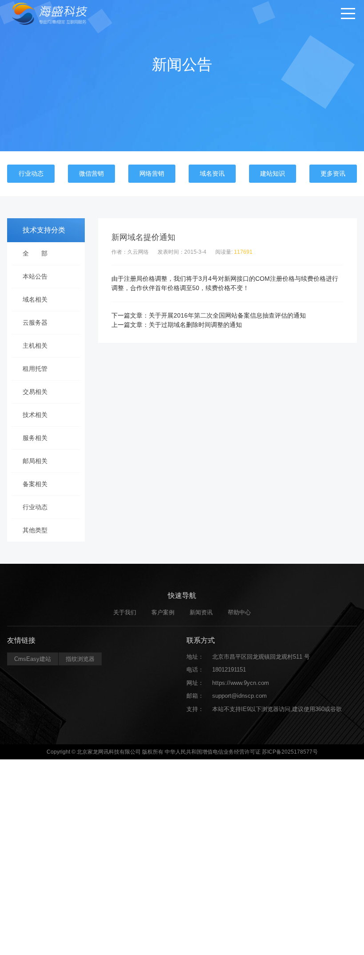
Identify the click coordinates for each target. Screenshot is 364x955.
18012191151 (229, 669)
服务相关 (35, 437)
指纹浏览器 (80, 659)
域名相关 (35, 299)
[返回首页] (54, 13)
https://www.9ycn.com (240, 683)
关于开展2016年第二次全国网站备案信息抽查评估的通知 (227, 315)
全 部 (35, 253)
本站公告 (35, 276)
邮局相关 (35, 460)
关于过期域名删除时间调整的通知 (195, 324)
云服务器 (35, 322)
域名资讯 (212, 173)
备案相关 (35, 483)
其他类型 (35, 530)
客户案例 (162, 612)
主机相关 (35, 345)
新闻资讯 (201, 612)
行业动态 (31, 173)
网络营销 (151, 173)
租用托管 (35, 368)
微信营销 (91, 173)
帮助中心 (239, 612)
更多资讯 (332, 173)
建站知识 (272, 173)
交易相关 (35, 391)
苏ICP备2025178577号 (290, 752)
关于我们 (124, 612)
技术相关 (35, 414)
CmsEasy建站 (32, 659)
